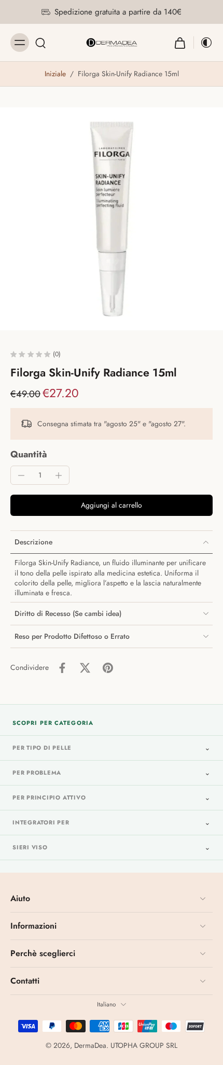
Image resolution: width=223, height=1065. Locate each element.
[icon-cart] (180, 42)
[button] (111, 505)
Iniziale (56, 73)
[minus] (21, 475)
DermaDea (90, 1045)
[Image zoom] (111, 218)
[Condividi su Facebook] (62, 667)
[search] (40, 42)
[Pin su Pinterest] (107, 667)
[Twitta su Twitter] (85, 667)
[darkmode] (203, 42)
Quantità (28, 454)
